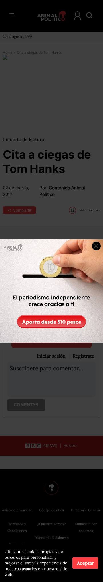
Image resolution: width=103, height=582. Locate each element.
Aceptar (85, 563)
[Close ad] (96, 246)
